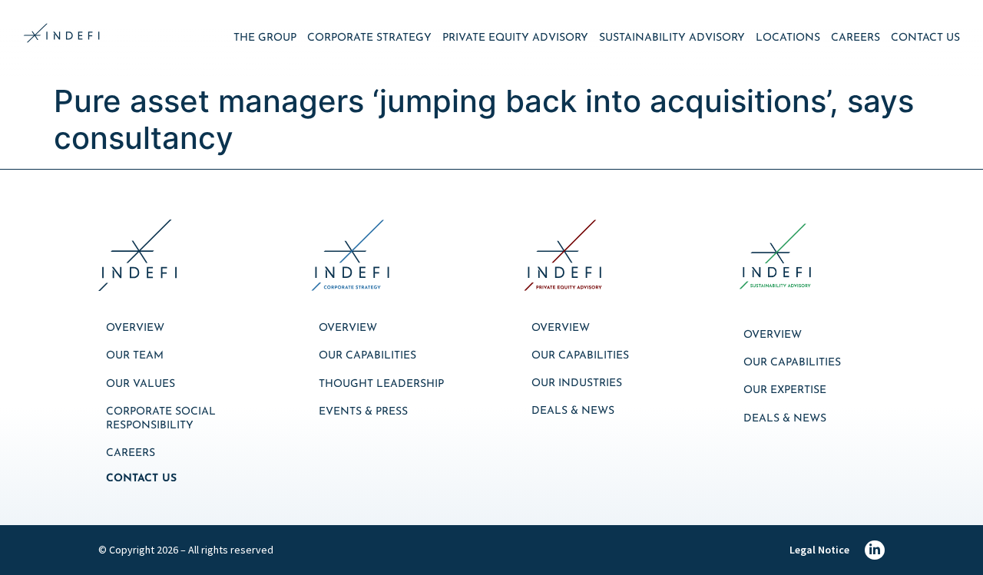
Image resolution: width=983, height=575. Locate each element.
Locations (788, 38)
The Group (264, 38)
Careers (855, 38)
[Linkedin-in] (875, 550)
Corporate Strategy (369, 38)
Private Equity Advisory (515, 38)
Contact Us (925, 38)
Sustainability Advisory (672, 38)
